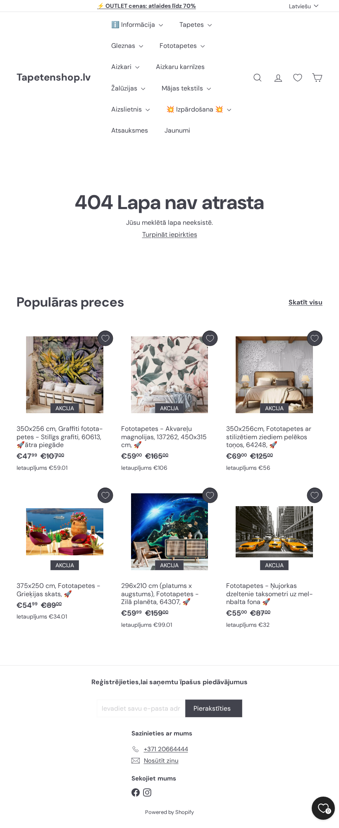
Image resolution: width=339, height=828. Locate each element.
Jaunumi (177, 130)
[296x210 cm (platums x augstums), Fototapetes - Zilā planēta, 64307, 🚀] (169, 559)
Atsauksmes (129, 130)
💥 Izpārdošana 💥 (195, 109)
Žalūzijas (125, 88)
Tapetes (192, 24)
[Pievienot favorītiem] (105, 338)
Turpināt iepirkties (169, 234)
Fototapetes (179, 45)
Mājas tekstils (183, 88)
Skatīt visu (305, 302)
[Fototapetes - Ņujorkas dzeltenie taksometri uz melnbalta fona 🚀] (274, 559)
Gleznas (124, 45)
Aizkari (122, 66)
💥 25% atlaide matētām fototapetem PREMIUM (146, 6)
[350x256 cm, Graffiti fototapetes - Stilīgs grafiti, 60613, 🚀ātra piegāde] (65, 402)
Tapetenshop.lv (54, 77)
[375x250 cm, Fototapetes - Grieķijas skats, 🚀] (65, 555)
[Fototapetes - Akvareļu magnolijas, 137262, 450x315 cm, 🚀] (169, 402)
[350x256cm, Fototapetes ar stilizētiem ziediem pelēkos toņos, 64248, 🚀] (274, 402)
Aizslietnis (127, 109)
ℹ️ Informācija (134, 24)
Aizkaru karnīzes (180, 66)
